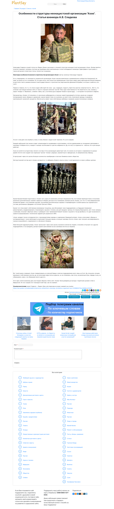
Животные (70, 412)
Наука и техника (28, 460)
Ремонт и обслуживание (74, 430)
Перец (25, 386)
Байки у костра (72, 395)
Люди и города (71, 421)
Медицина (26, 464)
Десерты (69, 460)
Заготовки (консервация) (75, 447)
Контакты (92, 1)
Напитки (69, 456)
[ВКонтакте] (85, 290)
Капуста (25, 391)
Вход (86, 1)
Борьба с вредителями (30, 417)
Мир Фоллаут (71, 399)
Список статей (31, 8)
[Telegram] (89, 290)
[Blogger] (100, 290)
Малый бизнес (71, 425)
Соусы (69, 451)
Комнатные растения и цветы (32, 438)
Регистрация (81, 1)
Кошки (69, 386)
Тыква (25, 404)
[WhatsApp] (96, 290)
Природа (70, 408)
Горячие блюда (71, 443)
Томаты (25, 425)
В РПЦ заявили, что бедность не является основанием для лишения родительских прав (46, 335)
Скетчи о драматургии (74, 391)
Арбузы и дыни (27, 382)
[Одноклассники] (87, 290)
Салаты (69, 469)
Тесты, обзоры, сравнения (75, 434)
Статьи (69, 438)
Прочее (25, 421)
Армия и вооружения (29, 447)
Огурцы (25, 430)
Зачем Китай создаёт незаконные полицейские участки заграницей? (68, 335)
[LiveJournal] (84, 494)
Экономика (26, 469)
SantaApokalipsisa (74, 292)
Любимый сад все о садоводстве (33, 378)
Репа (24, 408)
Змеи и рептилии (72, 378)
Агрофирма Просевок (73, 482)
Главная (16, 8)
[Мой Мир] (98, 290)
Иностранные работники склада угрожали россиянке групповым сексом (90, 335)
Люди (24, 451)
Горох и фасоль (28, 399)
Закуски (69, 473)
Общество (26, 473)
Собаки (25, 477)
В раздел (23, 8)
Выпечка (69, 464)
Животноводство (72, 382)
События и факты (28, 443)
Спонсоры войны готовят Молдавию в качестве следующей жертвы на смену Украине (24, 336)
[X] (91, 290)
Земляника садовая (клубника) (32, 412)
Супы (68, 477)
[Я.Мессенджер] (83, 290)
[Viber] (94, 290)
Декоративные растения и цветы (33, 395)
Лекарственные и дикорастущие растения (36, 434)
